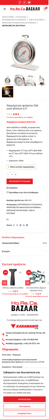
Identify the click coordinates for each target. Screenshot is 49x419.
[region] (24, 393)
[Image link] (24, 306)
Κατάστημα (21, 17)
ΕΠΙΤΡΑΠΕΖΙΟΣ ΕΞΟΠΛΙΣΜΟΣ (14, 20)
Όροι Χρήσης (16, 362)
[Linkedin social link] (23, 225)
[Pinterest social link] (20, 225)
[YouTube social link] (29, 2)
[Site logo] (25, 9)
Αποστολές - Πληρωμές (11, 355)
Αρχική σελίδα (8, 17)
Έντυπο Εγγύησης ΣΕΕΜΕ (33, 362)
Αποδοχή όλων (24, 399)
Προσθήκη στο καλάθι (19, 181)
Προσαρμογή (24, 406)
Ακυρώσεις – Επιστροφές (12, 367)
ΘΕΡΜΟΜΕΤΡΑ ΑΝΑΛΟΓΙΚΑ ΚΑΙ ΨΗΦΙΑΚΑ (19, 23)
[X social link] (17, 225)
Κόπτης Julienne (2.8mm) (13, 288)
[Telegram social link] (27, 225)
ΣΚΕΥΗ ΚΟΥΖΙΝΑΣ (36, 20)
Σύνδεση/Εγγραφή (9, 359)
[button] (4, 282)
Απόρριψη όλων (24, 413)
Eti (8, 219)
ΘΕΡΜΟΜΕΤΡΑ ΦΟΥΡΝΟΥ (13, 26)
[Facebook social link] (20, 2)
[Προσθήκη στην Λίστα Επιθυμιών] (20, 272)
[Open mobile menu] (5, 9)
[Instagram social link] (25, 2)
